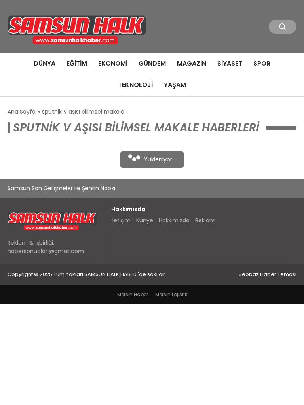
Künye (144, 220)
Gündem (152, 63)
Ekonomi (112, 63)
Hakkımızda (174, 220)
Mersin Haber (132, 294)
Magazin (191, 63)
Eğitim (76, 63)
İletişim (121, 220)
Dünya (44, 63)
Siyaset (229, 63)
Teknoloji (135, 84)
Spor (261, 63)
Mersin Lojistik (171, 294)
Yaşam (175, 84)
